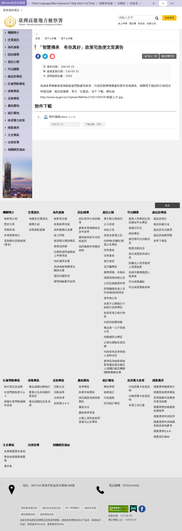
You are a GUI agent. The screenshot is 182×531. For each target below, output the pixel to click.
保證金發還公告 (113, 235)
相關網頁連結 (16, 149)
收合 (167, 205)
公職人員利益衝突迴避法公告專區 (89, 420)
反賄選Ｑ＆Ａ (62, 403)
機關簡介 (13, 32)
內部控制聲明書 (113, 322)
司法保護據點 (137, 281)
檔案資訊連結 (162, 436)
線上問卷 (59, 235)
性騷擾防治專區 (113, 337)
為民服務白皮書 (63, 229)
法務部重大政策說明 (139, 398)
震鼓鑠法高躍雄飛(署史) (14, 243)
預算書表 (109, 250)
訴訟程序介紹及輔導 (89, 220)
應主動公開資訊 (113, 218)
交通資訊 (13, 40)
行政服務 (109, 398)
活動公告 (59, 386)
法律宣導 (13, 142)
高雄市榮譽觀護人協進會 (139, 274)
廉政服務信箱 (28, 514)
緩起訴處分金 (162, 224)
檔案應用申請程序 (164, 416)
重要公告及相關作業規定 (39, 394)
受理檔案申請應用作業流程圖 (164, 400)
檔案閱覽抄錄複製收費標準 (164, 409)
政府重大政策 (16, 120)
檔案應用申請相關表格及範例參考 (164, 424)
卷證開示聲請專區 (64, 241)
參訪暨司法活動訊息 (139, 241)
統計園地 (13, 113)
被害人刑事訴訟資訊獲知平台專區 (139, 220)
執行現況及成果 (13, 386)
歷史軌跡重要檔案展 (14, 459)
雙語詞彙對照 (62, 276)
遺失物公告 (110, 298)
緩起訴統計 (160, 218)
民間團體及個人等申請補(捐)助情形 (114, 291)
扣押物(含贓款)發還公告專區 (114, 243)
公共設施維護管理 (114, 283)
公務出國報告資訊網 (114, 344)
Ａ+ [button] (172, 3)
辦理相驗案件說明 (64, 281)
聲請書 (132, 23)
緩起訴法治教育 (163, 229)
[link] (38, 57)
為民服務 (13, 47)
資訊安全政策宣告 (51, 508)
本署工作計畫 (137, 405)
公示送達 (109, 224)
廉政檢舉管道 (87, 412)
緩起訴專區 (15, 76)
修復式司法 (135, 228)
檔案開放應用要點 (164, 392)
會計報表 (109, 261)
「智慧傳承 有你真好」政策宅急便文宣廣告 (81, 47)
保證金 (141, 23)
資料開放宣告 (47, 514)
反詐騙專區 (110, 266)
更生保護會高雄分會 (139, 256)
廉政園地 (13, 105)
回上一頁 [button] (152, 56)
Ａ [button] (163, 3)
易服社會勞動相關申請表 (14, 403)
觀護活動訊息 (137, 248)
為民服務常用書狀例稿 (89, 248)
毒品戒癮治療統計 (39, 386)
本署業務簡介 (12, 235)
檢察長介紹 (10, 218)
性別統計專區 (112, 403)
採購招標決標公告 (114, 277)
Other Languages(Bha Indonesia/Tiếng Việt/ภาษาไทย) (63, 3)
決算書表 (109, 255)
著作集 (8, 466)
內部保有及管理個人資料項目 (114, 353)
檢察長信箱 (106, 3)
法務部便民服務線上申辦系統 (64, 254)
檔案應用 (13, 127)
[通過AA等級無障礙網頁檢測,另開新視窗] (118, 509)
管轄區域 (9, 229)
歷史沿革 (9, 224)
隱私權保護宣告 (29, 508)
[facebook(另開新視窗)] (142, 509)
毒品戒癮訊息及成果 (39, 403)
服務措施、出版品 (114, 272)
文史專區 (13, 135)
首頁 (37, 38)
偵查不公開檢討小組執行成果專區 (114, 305)
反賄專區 (13, 98)
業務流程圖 (60, 246)
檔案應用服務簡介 (164, 386)
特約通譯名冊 (62, 261)
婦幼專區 (134, 233)
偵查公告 (151, 23)
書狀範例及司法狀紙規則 (89, 239)
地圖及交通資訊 (38, 218)
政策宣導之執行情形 (114, 315)
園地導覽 (109, 386)
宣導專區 (84, 386)
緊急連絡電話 (11, 10)
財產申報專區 (87, 392)
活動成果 (59, 392)
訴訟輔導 (13, 54)
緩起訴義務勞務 (163, 235)
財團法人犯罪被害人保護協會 (139, 265)
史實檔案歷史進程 (14, 451)
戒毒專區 (13, 91)
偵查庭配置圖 (37, 229)
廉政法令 (84, 407)
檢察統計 (109, 392)
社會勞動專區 (16, 83)
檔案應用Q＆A (162, 431)
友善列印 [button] (169, 56)
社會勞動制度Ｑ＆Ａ (14, 394)
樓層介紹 (34, 224)
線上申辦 (122, 23)
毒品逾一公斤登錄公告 (114, 329)
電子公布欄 (50, 38)
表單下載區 (160, 241)
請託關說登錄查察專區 (89, 400)
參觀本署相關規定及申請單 (89, 230)
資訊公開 (13, 61)
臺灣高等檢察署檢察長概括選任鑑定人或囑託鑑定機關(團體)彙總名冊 (114, 367)
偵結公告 (109, 229)
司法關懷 (13, 69)
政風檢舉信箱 (62, 224)
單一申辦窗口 (73, 508)
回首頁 (134, 3)
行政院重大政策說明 (139, 388)
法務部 (121, 3)
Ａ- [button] (154, 3)
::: (37, 34)
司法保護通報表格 (139, 287)
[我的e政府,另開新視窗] (133, 509)
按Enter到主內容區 (13, 2)
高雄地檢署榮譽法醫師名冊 (64, 268)
